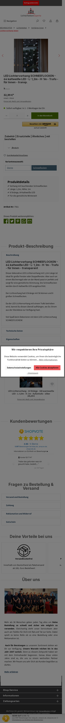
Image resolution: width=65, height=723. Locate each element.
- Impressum (32, 373)
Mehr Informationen (48, 359)
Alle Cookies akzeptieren (47, 367)
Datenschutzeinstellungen (19, 367)
